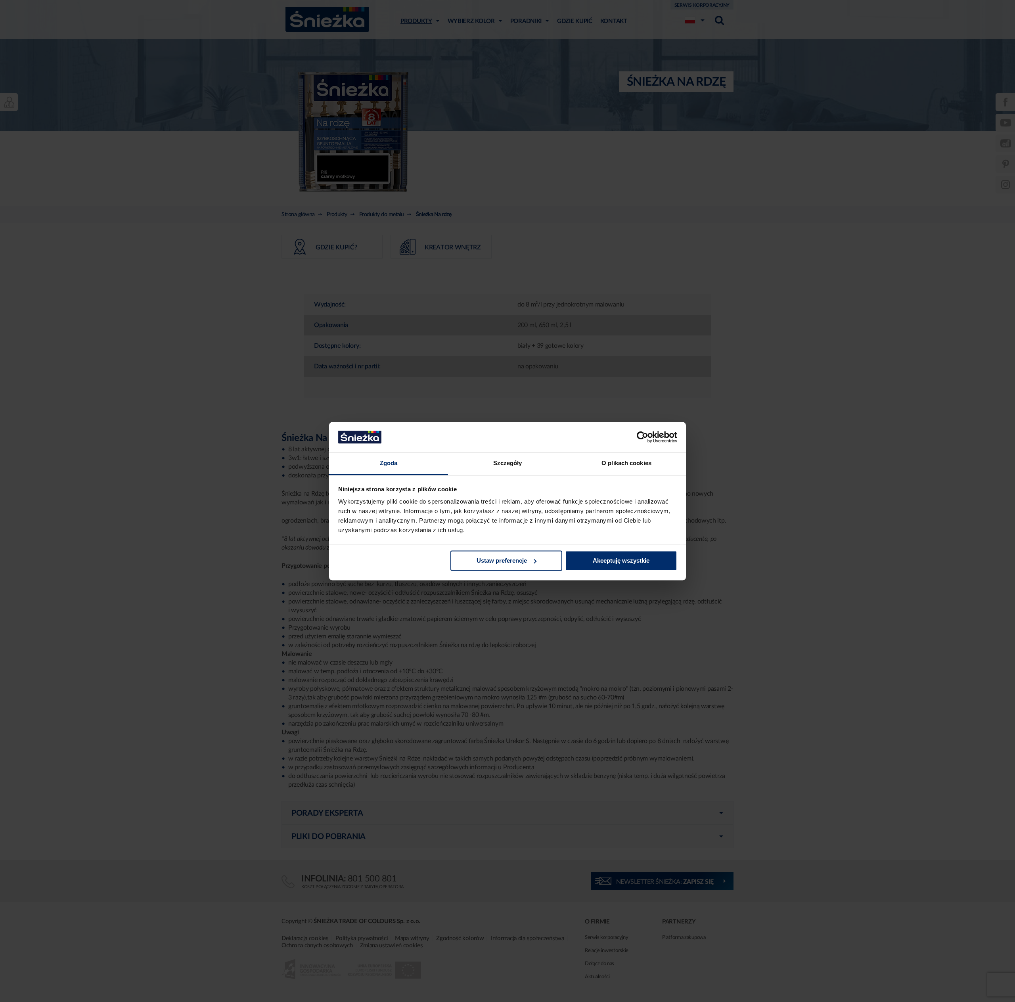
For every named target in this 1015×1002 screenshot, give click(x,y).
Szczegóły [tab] (507, 463)
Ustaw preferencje (502, 560)
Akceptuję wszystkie (621, 560)
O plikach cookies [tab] (626, 463)
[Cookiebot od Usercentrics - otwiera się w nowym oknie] (642, 437)
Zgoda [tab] (389, 463)
